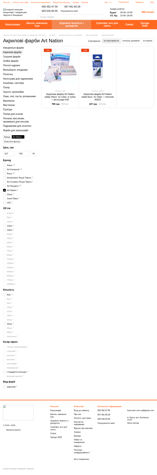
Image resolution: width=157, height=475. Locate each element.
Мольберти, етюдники (15, 70)
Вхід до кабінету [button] (81, 410)
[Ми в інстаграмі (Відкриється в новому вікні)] (92, 2)
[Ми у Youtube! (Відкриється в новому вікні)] (100, 2)
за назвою (147, 41)
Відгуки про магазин (61, 2)
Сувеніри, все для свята (107, 24)
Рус (110, 2)
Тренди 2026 (144, 24)
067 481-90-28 (72, 7)
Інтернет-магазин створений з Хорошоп (18, 469)
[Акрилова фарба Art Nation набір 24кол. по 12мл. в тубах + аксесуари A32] (60, 68)
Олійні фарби (10, 61)
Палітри (7, 109)
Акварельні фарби (13, 47)
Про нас (6, 2)
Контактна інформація (40, 2)
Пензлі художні (11, 65)
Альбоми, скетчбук (13, 83)
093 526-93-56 (50, 11)
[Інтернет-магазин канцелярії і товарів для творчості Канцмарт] (18, 412)
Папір (6, 87)
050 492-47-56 (50, 7)
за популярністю (111, 41)
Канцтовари (12, 24)
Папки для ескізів (13, 114)
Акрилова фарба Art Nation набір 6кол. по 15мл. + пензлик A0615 (97, 97)
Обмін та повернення (79, 441)
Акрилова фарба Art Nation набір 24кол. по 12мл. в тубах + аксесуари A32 (60, 97)
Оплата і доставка (20, 2)
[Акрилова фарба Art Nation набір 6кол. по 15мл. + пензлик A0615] (97, 68)
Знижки (76, 2)
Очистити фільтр (12, 141)
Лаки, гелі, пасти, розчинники (19, 96)
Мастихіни (9, 105)
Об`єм (6, 208)
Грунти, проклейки (13, 92)
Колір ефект (10, 342)
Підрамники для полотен (17, 126)
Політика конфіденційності (82, 451)
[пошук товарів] (100, 16)
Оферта (77, 446)
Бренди (84, 2)
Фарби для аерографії (15, 130)
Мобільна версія (13, 430)
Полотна (8, 74)
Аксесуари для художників (18, 78)
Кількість (8, 289)
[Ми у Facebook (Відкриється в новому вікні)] (96, 2)
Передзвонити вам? (69, 11)
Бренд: (7, 137)
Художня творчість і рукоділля (71, 24)
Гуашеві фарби (11, 56)
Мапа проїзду (133, 423)
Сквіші (129, 24)
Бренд (7, 160)
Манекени (8, 100)
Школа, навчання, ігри (37, 24)
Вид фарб (9, 381)
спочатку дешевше (131, 41)
